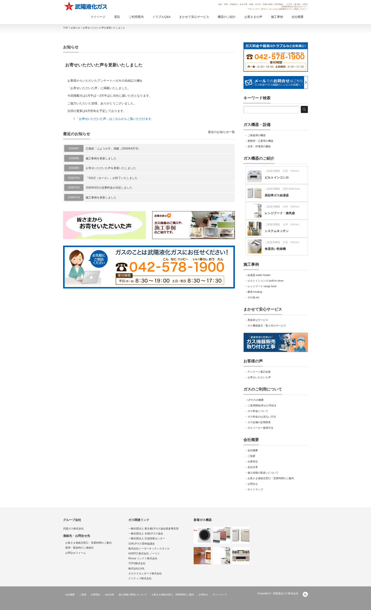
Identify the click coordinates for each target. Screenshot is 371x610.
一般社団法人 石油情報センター (146, 538)
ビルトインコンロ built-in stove (266, 280)
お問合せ (253, 483)
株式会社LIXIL (136, 568)
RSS (305, 594)
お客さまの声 (253, 16)
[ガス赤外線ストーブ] (202, 555)
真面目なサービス (258, 320)
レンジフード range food (262, 286)
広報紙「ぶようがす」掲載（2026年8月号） (113, 148)
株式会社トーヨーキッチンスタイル (149, 548)
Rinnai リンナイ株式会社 (142, 558)
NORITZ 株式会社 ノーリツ (144, 553)
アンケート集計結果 (259, 371)
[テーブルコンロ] (240, 555)
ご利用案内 (136, 16)
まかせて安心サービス (194, 16)
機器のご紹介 (227, 16)
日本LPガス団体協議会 (141, 543)
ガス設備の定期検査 (259, 422)
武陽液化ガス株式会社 (285, 593)
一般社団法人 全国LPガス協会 (145, 533)
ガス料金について (258, 411)
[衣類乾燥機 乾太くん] (202, 535)
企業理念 (253, 461)
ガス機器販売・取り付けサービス (267, 325)
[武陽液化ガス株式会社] (86, 6)
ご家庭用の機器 (257, 135)
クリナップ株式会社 (140, 578)
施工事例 (277, 16)
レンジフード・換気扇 (280, 213)
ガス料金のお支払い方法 (262, 416)
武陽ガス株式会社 (73, 528)
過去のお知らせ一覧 (221, 132)
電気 (117, 16)
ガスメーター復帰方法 (260, 427)
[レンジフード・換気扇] (221, 555)
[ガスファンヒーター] (221, 535)
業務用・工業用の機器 (260, 140)
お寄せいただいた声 (259, 377)
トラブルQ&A (161, 16)
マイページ (97, 16)
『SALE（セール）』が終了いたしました (112, 178)
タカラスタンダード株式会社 (145, 573)
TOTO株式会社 (137, 563)
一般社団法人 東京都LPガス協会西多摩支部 (153, 528)
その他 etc (253, 297)
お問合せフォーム (75, 552)
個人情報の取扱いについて (263, 472)
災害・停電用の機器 (259, 146)
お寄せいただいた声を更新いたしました (111, 168)
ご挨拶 (251, 456)
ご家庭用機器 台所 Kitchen (282, 170)
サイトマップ (255, 489)
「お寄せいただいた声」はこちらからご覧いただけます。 (115, 118)
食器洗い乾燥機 (275, 248)
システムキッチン (277, 231)
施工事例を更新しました (101, 158)
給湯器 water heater (259, 275)
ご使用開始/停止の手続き (262, 405)
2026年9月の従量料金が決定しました (109, 187)
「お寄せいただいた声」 (83, 88)
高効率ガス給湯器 (277, 195)
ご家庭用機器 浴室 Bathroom (282, 188)
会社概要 (298, 16)
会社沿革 (253, 467)
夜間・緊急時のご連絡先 (79, 547)
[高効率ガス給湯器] (240, 535)
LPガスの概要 (256, 399)
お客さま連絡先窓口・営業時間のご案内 (271, 478)
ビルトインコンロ (277, 177)
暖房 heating (255, 291)
